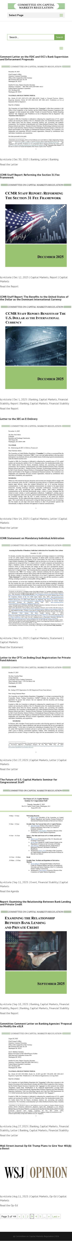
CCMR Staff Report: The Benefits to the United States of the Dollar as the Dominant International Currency (34, 298)
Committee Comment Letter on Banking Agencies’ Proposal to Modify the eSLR (36, 1025)
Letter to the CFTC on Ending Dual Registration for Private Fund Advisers (35, 659)
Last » (55, 1216)
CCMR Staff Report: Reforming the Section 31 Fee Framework (30, 176)
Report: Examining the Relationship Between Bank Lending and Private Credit (35, 903)
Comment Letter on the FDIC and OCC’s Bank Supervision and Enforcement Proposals (34, 58)
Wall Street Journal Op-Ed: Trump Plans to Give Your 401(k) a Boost (35, 1147)
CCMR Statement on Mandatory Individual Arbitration (32, 538)
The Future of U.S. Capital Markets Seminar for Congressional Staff (28, 781)
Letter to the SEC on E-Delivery (19, 418)
